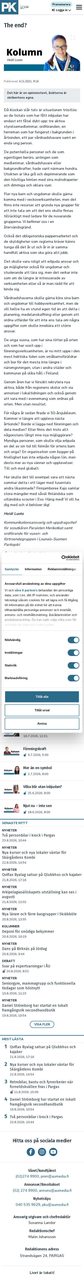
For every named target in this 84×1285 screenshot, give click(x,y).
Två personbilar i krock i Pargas (36, 1119)
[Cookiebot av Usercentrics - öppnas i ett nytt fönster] (61, 558)
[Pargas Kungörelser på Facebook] (31, 1152)
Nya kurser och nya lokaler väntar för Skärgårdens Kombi (42, 1069)
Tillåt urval (42, 710)
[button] (61, 10)
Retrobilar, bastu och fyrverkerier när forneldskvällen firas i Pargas (41, 1087)
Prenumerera (61, 4)
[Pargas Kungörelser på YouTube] (53, 1152)
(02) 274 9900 (25, 1190)
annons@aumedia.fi (55, 1190)
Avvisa (42, 723)
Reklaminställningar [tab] (62, 569)
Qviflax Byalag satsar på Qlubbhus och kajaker (43, 1052)
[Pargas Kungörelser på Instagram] (42, 1152)
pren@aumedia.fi (55, 1176)
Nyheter (9, 830)
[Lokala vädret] (23, 7)
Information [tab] (33, 569)
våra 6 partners (26, 590)
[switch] (73, 652)
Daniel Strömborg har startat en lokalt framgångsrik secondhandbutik (35, 1010)
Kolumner (10, 926)
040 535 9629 (28, 1204)
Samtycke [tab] (12, 569)
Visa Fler (42, 1024)
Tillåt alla (42, 696)
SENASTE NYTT (15, 823)
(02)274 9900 (27, 1176)
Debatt (8, 961)
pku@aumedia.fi (55, 1204)
